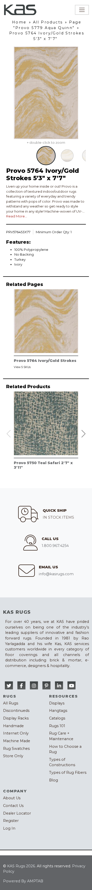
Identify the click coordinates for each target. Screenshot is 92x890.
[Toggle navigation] (82, 10)
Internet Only (16, 733)
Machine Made (16, 741)
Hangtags (58, 710)
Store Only (13, 756)
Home (19, 22)
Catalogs (57, 718)
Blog (53, 780)
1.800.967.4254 (55, 545)
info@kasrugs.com (56, 574)
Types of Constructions (62, 762)
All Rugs (10, 703)
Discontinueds (16, 710)
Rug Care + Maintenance (61, 736)
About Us (11, 798)
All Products (48, 22)
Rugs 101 (57, 726)
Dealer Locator (17, 813)
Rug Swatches (16, 748)
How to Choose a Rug (65, 749)
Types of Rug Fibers (67, 772)
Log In (9, 828)
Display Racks (16, 718)
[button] (83, 434)
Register (11, 820)
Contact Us (13, 805)
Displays (56, 703)
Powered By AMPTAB (23, 881)
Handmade (13, 726)
